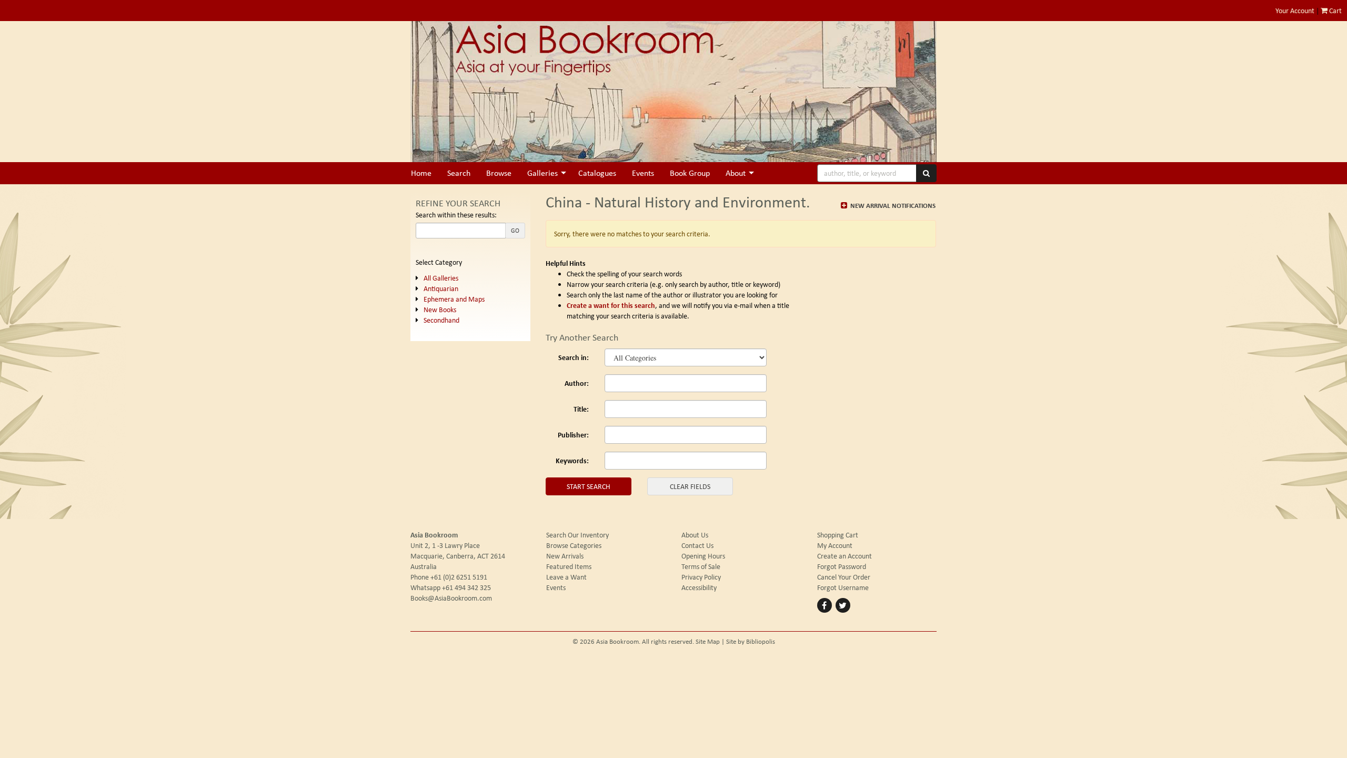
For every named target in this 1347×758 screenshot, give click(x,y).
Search (458, 172)
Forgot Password (841, 566)
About (736, 172)
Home (421, 172)
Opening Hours (703, 556)
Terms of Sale (700, 566)
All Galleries (441, 278)
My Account (834, 545)
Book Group (690, 172)
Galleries (542, 172)
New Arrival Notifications (892, 205)
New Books (440, 309)
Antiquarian (441, 288)
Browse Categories (573, 545)
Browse (498, 172)
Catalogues (597, 172)
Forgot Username (843, 587)
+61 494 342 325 (466, 587)
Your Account (1294, 10)
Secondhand (441, 320)
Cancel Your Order (843, 577)
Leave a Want (566, 577)
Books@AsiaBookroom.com (451, 598)
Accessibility (699, 587)
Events (643, 172)
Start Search (588, 486)
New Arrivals (565, 556)
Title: (581, 409)
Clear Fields (690, 486)
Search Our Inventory (577, 535)
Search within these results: (456, 215)
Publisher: (573, 435)
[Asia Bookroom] (673, 91)
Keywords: (572, 460)
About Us (694, 535)
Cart (1335, 10)
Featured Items (568, 566)
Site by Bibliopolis (750, 641)
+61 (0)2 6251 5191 (458, 577)
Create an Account (844, 556)
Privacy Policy (701, 577)
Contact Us (697, 545)
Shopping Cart (837, 535)
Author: (577, 383)
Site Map (708, 641)
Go (515, 230)
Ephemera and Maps (454, 299)
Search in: (573, 357)
